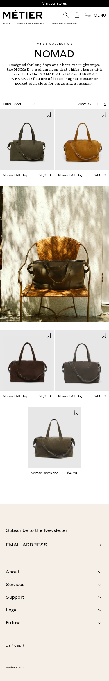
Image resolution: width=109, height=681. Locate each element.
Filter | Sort (12, 104)
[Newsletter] (100, 545)
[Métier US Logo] (22, 14)
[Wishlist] (49, 114)
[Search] (65, 15)
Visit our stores (54, 3)
